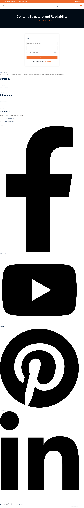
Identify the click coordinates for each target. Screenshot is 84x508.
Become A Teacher (47, 6)
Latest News (3, 85)
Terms (72, 506)
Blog (57, 6)
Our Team (2, 92)
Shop (62, 6)
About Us (2, 83)
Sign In (42, 57)
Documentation (3, 101)
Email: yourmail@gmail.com (9, 1)
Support (2, 108)
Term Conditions (4, 87)
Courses (37, 6)
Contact (69, 6)
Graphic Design (11, 504)
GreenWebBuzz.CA (16, 503)
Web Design (3, 504)
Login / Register (78, 1)
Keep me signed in (33, 52)
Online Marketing (20, 504)
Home (30, 6)
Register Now (48, 61)
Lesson (36, 21)
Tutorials (2, 99)
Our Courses (3, 90)
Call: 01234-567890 (23, 1)
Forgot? (55, 52)
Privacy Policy (3, 104)
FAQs (1, 106)
